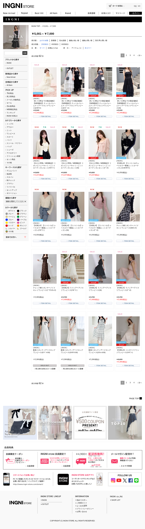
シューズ (10, 150)
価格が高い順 (87, 40)
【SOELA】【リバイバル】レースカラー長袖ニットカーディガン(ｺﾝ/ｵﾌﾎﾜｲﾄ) (127, 165)
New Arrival (11, 77)
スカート (10, 137)
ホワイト (11, 211)
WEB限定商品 (12, 109)
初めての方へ (82, 500)
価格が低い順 (74, 40)
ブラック (23, 211)
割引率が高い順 (101, 40)
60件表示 (65, 44)
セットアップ (12, 190)
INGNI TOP (35, 26)
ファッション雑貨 (13, 156)
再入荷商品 (11, 97)
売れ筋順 (62, 40)
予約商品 (10, 93)
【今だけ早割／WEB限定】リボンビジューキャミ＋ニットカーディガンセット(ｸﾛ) (72, 165)
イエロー (11, 223)
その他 (9, 163)
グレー (10, 214)
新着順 (53, 40)
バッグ (9, 147)
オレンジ (23, 225)
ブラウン (10, 184)
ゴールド (23, 228)
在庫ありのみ (53, 48)
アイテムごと (77, 48)
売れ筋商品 (11, 106)
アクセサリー (12, 153)
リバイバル (11, 187)
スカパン (10, 177)
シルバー (11, 228)
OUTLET (10, 68)
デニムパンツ (12, 171)
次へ (140, 55)
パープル (23, 220)
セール (9, 103)
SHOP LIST (115, 500)
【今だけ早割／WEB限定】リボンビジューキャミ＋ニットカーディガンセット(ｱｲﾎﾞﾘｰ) (44, 165)
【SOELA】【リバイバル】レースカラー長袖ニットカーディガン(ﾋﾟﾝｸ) (100, 228)
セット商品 (11, 159)
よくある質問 (82, 506)
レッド (10, 225)
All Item (9, 85)
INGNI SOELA (12, 116)
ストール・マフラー (14, 143)
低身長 (9, 174)
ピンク (22, 223)
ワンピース (11, 134)
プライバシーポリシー (85, 509)
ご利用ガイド (82, 503)
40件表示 (54, 44)
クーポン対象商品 (13, 100)
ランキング (11, 113)
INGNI (9, 63)
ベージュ (11, 217)
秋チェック (11, 180)
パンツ (9, 140)
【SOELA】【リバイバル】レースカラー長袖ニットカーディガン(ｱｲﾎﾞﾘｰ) (44, 228)
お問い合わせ (82, 512)
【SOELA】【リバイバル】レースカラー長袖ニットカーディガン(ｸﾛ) (72, 228)
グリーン (23, 217)
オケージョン (12, 193)
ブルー (10, 220)
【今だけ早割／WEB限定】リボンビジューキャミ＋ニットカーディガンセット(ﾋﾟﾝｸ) (100, 165)
